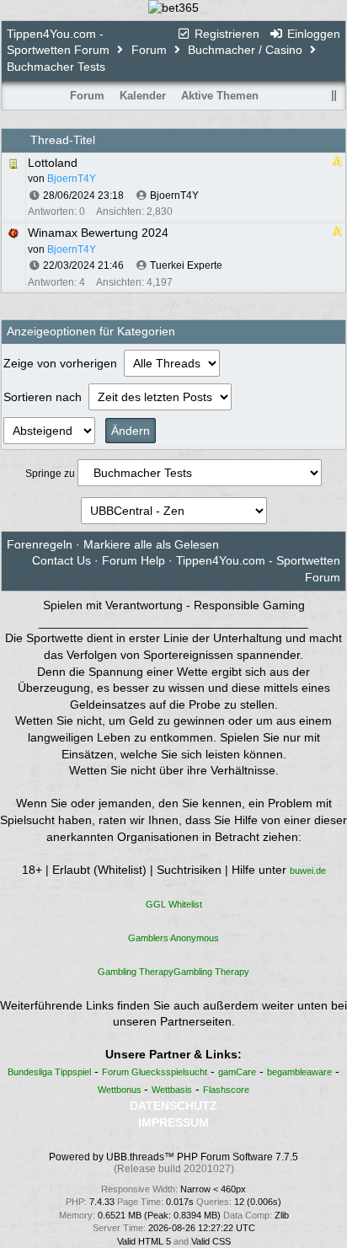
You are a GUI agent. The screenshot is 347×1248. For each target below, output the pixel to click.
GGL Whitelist (174, 904)
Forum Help (133, 560)
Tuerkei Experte (186, 265)
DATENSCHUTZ (173, 1105)
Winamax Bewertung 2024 (98, 232)
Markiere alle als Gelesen (151, 544)
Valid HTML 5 (144, 1241)
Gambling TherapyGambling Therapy (173, 972)
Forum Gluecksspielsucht (154, 1072)
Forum (149, 49)
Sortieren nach (44, 397)
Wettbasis (172, 1090)
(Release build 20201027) (174, 1169)
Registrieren (225, 33)
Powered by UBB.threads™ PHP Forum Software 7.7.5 (173, 1157)
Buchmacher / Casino (245, 49)
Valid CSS (211, 1241)
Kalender (143, 95)
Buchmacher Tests (56, 66)
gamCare (237, 1072)
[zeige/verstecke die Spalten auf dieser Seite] (334, 95)
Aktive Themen (220, 95)
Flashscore (226, 1090)
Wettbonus (121, 1090)
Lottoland (52, 162)
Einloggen (312, 33)
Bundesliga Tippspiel (49, 1072)
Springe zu (50, 473)
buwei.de (308, 870)
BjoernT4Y (174, 195)
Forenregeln (39, 544)
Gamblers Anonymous (173, 938)
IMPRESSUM (173, 1122)
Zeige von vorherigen (61, 363)
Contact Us (61, 560)
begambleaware (299, 1072)
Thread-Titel (62, 140)
